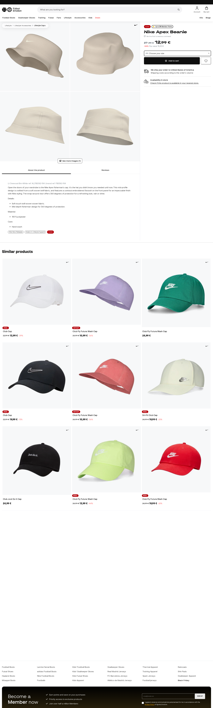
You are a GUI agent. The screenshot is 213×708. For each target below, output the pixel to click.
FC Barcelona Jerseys (117, 676)
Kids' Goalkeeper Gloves (83, 671)
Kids (90, 18)
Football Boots (8, 18)
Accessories (80, 18)
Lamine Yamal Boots (46, 667)
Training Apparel (150, 671)
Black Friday (183, 680)
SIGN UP (200, 696)
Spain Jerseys (149, 676)
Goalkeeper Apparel (187, 676)
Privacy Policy (149, 704)
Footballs (41, 680)
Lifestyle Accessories (23, 25)
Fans (59, 18)
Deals (97, 18)
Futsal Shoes (7, 671)
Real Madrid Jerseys (116, 671)
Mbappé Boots (8, 680)
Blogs (208, 18)
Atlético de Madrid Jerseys (119, 680)
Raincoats (182, 667)
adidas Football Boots (46, 671)
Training (41, 18)
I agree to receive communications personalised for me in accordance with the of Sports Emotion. (172, 703)
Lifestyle (68, 18)
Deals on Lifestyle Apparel (35, 232)
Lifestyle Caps (39, 25)
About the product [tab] (36, 170)
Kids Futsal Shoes (80, 676)
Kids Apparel (78, 680)
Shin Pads (182, 671)
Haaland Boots (8, 676)
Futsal (51, 18)
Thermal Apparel (150, 667)
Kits (201, 18)
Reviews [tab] (105, 170)
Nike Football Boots (45, 676)
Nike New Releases (16, 232)
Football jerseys (150, 680)
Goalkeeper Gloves (26, 18)
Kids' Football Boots (81, 667)
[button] (177, 81)
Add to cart (173, 61)
